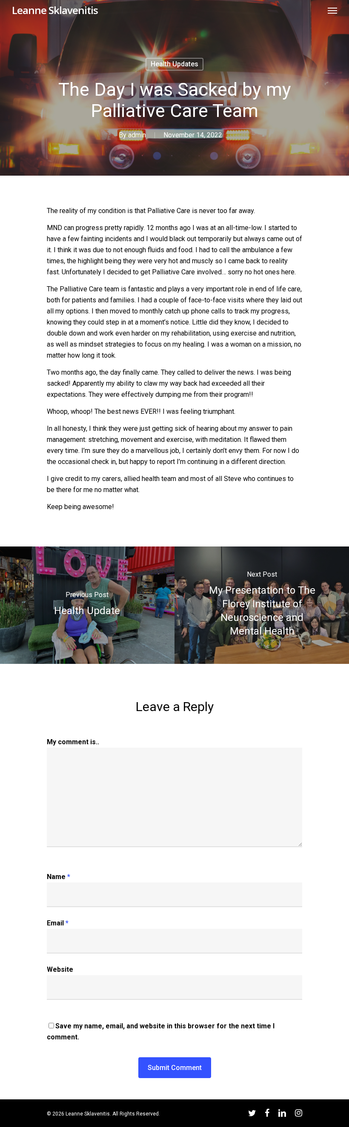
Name (58, 877)
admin (137, 135)
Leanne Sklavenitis (55, 10)
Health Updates (174, 64)
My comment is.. (73, 742)
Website (60, 969)
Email (58, 923)
